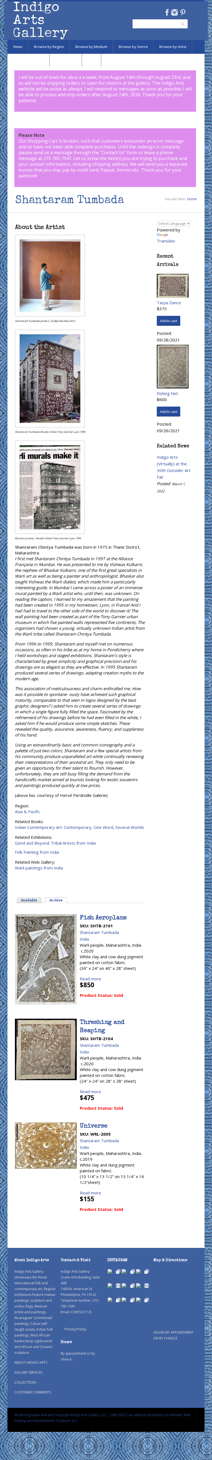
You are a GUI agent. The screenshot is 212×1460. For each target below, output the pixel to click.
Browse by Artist (172, 46)
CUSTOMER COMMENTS (32, 1392)
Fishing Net (167, 393)
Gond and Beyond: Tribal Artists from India (55, 843)
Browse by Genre (133, 46)
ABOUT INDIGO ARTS (30, 1362)
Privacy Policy (75, 1328)
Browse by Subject (28, 60)
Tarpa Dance (169, 302)
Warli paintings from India (39, 868)
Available (29, 900)
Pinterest (183, 12)
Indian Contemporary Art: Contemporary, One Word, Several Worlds (79, 827)
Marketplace (65, 60)
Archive (58, 900)
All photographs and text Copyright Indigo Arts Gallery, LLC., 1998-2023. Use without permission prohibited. (98, 1415)
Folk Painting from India (37, 852)
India (84, 939)
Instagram (174, 12)
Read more (90, 978)
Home (192, 199)
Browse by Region (49, 46)
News (18, 46)
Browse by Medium (91, 46)
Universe (93, 1126)
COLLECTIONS (25, 1382)
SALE (92, 60)
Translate (166, 241)
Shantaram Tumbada (99, 932)
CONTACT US (81, 1312)
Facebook (167, 12)
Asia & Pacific (27, 811)
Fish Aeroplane (103, 918)
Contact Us (113, 153)
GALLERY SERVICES (28, 1372)
